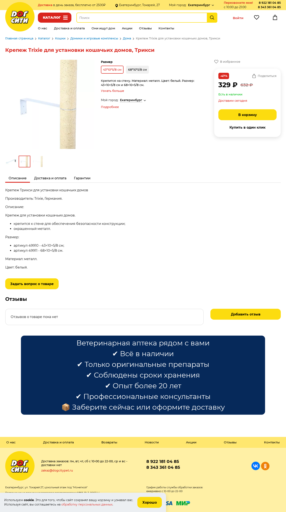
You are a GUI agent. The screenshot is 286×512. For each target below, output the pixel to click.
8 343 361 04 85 (269, 7)
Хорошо (149, 502)
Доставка (45, 5)
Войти (238, 18)
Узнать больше (112, 91)
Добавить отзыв (245, 314)
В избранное (230, 62)
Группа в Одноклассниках (265, 466)
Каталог (52, 18)
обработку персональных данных (86, 504)
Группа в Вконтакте (255, 466)
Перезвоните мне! (238, 3)
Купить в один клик (247, 127)
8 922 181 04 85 (270, 3)
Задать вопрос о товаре (32, 284)
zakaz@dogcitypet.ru (57, 470)
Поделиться (267, 76)
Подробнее (110, 107)
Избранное (256, 18)
